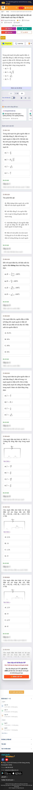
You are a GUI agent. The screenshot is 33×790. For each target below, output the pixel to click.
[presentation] (9, 68)
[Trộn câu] (25, 98)
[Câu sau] (22, 93)
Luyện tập (20, 43)
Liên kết (4, 777)
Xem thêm (4, 733)
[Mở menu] (6, 8)
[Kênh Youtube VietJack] (6, 759)
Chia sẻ (9, 28)
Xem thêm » (7, 461)
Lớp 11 (2, 11)
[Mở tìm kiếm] (16, 8)
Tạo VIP (21, 7)
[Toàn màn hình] (29, 98)
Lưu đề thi (25, 32)
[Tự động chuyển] (21, 98)
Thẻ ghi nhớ (8, 43)
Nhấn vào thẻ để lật (16, 88)
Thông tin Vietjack (7, 780)
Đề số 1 (3, 37)
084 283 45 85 (9, 767)
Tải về (25, 28)
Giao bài (9, 32)
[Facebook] (2, 759)
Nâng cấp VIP (17, 676)
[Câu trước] (11, 93)
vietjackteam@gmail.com (11, 770)
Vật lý (7, 11)
